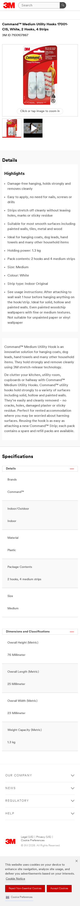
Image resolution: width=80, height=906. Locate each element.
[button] (19, 897)
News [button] (10, 788)
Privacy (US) (43, 837)
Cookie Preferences (33, 840)
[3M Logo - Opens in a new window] (9, 5)
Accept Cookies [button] (59, 888)
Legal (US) (27, 837)
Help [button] (9, 813)
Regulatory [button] (17, 800)
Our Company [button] (18, 775)
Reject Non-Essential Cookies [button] (25, 888)
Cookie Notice (15, 878)
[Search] (63, 5)
